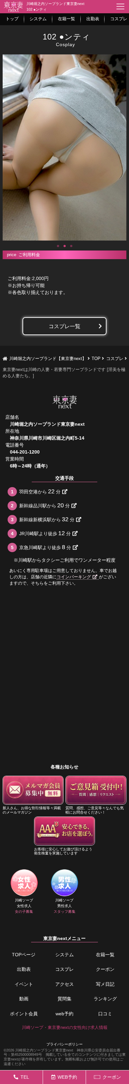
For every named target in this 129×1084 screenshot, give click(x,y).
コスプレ (64, 969)
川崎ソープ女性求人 (24, 905)
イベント (24, 984)
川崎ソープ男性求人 (64, 905)
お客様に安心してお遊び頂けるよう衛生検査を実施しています (63, 851)
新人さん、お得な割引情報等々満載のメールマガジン (32, 810)
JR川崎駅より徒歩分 (45, 533)
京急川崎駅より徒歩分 (45, 547)
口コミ (105, 1013)
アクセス (64, 984)
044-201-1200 (25, 452)
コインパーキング (74, 577)
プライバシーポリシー (64, 1044)
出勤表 (24, 969)
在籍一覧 (105, 954)
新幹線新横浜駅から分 (46, 519)
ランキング (105, 998)
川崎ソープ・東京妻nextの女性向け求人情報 (65, 1027)
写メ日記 (105, 984)
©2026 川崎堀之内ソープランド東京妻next (38, 1050)
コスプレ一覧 (64, 326)
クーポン (105, 969)
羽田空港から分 (40, 491)
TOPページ (23, 954)
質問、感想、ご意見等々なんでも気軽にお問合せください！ (94, 810)
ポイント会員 (24, 1013)
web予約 (64, 1013)
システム (64, 954)
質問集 (64, 998)
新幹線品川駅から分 (44, 505)
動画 (23, 998)
